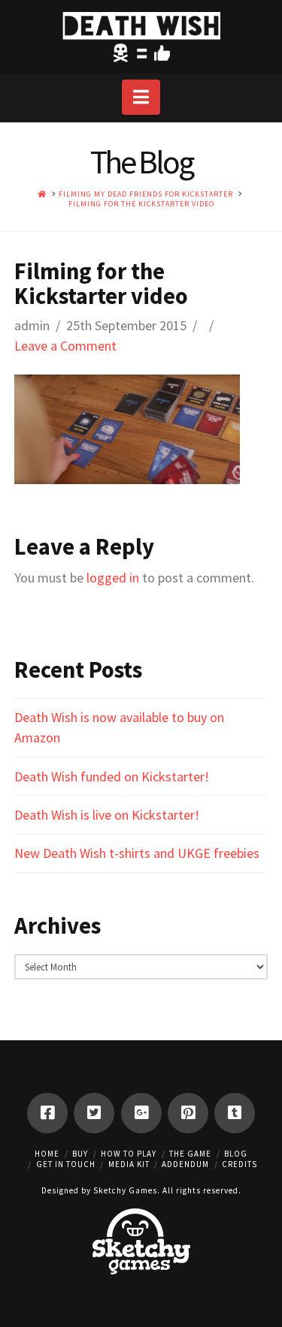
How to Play (128, 1153)
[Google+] (141, 1113)
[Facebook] (47, 1113)
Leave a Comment (65, 345)
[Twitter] (94, 1113)
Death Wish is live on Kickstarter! (106, 814)
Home (47, 1153)
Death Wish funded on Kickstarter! (111, 776)
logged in (112, 577)
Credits (239, 1164)
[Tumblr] (234, 1113)
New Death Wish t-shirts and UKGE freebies (136, 853)
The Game (190, 1153)
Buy (80, 1153)
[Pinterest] (188, 1113)
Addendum (185, 1164)
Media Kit (129, 1164)
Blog (235, 1153)
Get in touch (66, 1164)
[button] (141, 97)
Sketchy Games (125, 1190)
